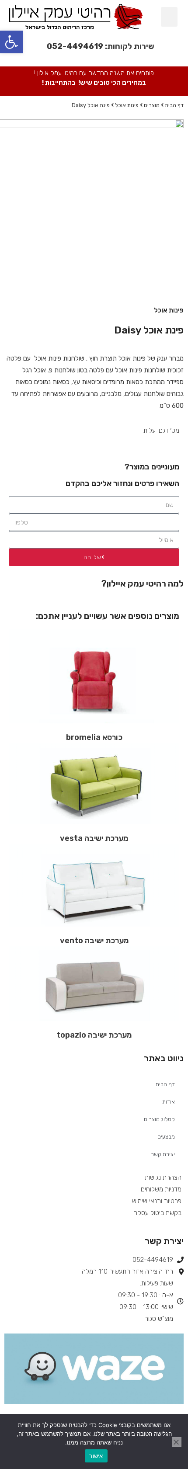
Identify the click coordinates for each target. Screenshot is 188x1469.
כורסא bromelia (94, 737)
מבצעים (166, 1136)
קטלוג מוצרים (159, 1119)
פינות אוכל (127, 105)
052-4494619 (75, 46)
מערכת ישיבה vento (94, 940)
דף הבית (174, 105)
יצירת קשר (163, 1154)
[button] (169, 17)
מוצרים (152, 105)
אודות (168, 1101)
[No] (176, 1442)
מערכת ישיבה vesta (94, 838)
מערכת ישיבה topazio (94, 1035)
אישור (96, 1455)
